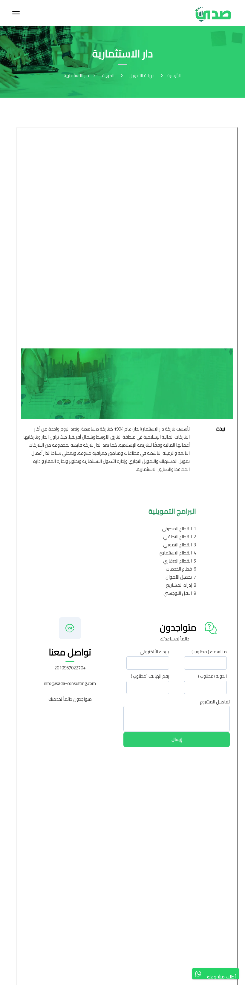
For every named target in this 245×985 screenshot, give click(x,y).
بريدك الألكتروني (154, 654)
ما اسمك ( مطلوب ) (209, 654)
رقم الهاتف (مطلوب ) (150, 678)
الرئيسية (174, 75)
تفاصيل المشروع (215, 702)
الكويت (108, 75)
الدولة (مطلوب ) (212, 678)
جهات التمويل (141, 75)
